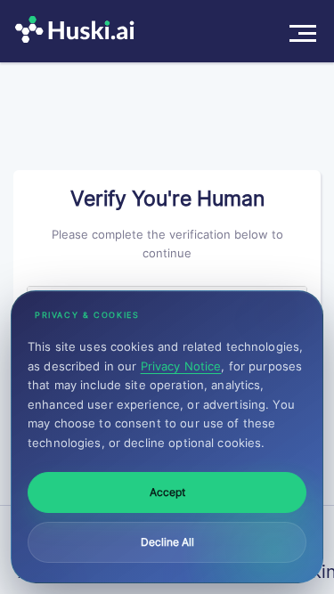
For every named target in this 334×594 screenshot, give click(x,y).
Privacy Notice (181, 366)
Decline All (167, 542)
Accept (167, 492)
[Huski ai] (79, 31)
